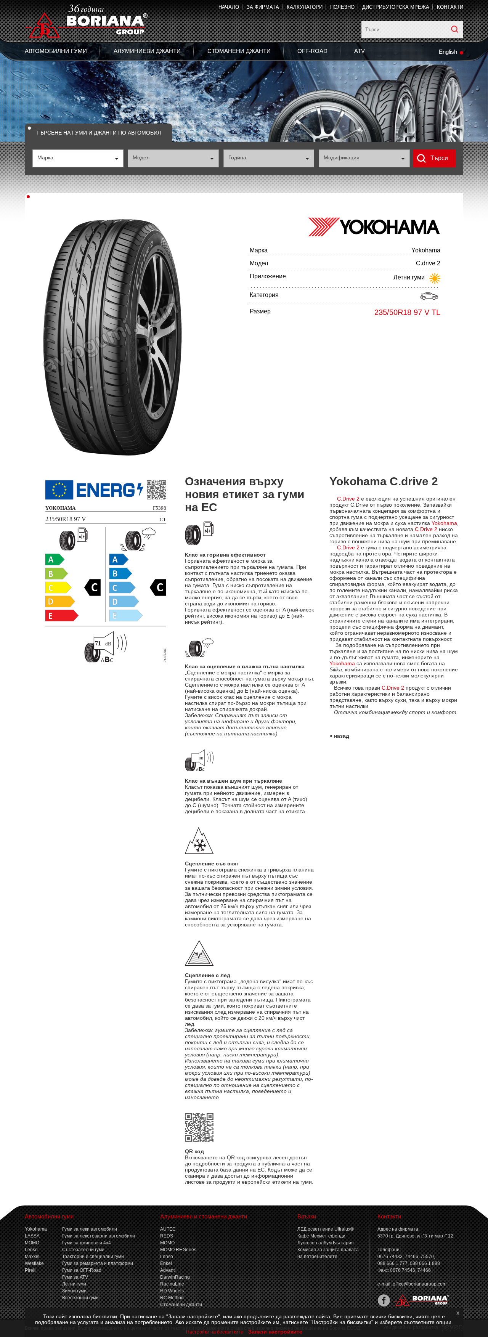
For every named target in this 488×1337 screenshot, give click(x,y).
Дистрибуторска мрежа (395, 7)
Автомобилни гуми (56, 51)
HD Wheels (172, 1291)
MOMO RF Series (178, 1249)
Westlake (34, 1263)
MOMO (32, 1243)
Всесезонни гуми (80, 1297)
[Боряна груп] (419, 1305)
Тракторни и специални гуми (93, 1256)
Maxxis (32, 1256)
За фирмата (263, 7)
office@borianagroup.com (419, 1284)
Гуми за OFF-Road (81, 1270)
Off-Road (312, 51)
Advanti (168, 1270)
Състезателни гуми (83, 1249)
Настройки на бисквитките (214, 1332)
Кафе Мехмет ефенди (321, 1236)
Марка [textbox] (45, 157)
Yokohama (36, 1229)
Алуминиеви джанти (147, 51)
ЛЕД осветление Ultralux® (325, 1229)
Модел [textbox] (141, 157)
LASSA (32, 1236)
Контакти (450, 7)
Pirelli (31, 1270)
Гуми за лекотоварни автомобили (98, 1236)
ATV (359, 51)
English (448, 51)
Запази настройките (275, 1332)
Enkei (166, 1263)
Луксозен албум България (325, 1243)
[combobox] (78, 158)
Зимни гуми (74, 1291)
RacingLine (172, 1284)
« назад (339, 736)
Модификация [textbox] (342, 157)
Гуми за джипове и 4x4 (86, 1243)
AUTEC (168, 1229)
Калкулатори (305, 7)
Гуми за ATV (75, 1277)
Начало (228, 7)
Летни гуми (74, 1284)
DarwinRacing (175, 1277)
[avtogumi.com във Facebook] (383, 1305)
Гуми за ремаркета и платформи (97, 1263)
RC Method (172, 1297)
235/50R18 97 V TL (407, 312)
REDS (166, 1236)
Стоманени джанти (239, 51)
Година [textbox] (237, 157)
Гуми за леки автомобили (89, 1229)
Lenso (31, 1249)
